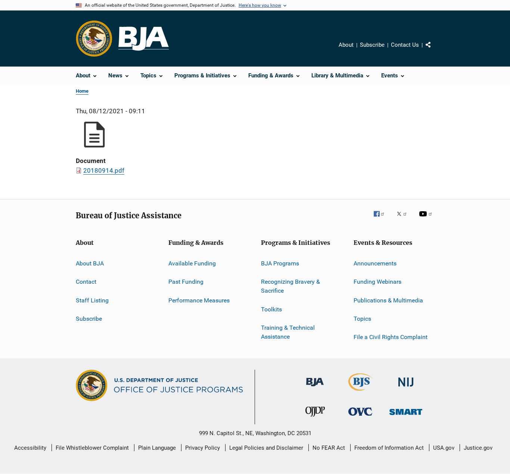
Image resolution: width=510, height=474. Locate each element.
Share (434, 50)
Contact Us (405, 44)
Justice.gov (478, 447)
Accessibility (30, 447)
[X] (404, 219)
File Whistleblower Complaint (92, 447)
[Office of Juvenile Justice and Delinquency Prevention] (315, 418)
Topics (362, 318)
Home (82, 91)
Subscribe (372, 44)
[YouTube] (427, 219)
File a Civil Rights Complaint (390, 337)
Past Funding (185, 281)
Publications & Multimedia (388, 300)
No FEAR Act (328, 447)
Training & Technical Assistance (288, 332)
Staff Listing (92, 300)
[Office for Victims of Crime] (360, 417)
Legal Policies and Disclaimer (266, 447)
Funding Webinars (377, 281)
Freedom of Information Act (389, 447)
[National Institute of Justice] (405, 388)
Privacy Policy (202, 447)
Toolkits (271, 309)
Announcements (375, 263)
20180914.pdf (103, 170)
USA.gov (443, 447)
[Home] (143, 38)
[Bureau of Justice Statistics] (360, 392)
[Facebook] (382, 219)
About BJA (90, 263)
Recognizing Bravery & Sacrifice (290, 286)
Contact (86, 281)
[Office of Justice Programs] (94, 38)
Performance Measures (199, 300)
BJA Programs (280, 263)
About (346, 44)
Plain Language (157, 447)
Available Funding (192, 263)
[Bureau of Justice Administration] (315, 387)
